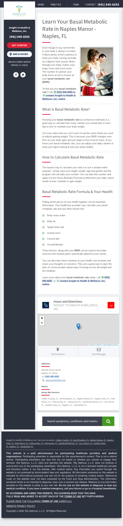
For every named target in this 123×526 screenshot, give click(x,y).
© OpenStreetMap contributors (110, 345)
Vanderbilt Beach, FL (68, 443)
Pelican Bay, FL (36, 443)
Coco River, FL (85, 443)
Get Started (19, 45)
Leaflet (93, 345)
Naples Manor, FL (98, 440)
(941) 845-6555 (108, 4)
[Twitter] (23, 74)
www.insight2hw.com (56, 380)
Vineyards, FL (51, 443)
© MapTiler (99, 345)
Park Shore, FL (21, 443)
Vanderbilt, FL (26, 446)
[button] (78, 326)
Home (41, 4)
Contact (91, 4)
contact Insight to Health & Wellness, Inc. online (59, 97)
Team (76, 4)
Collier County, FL (64, 440)
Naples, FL (14, 446)
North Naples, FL (81, 440)
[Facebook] (16, 74)
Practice (56, 4)
